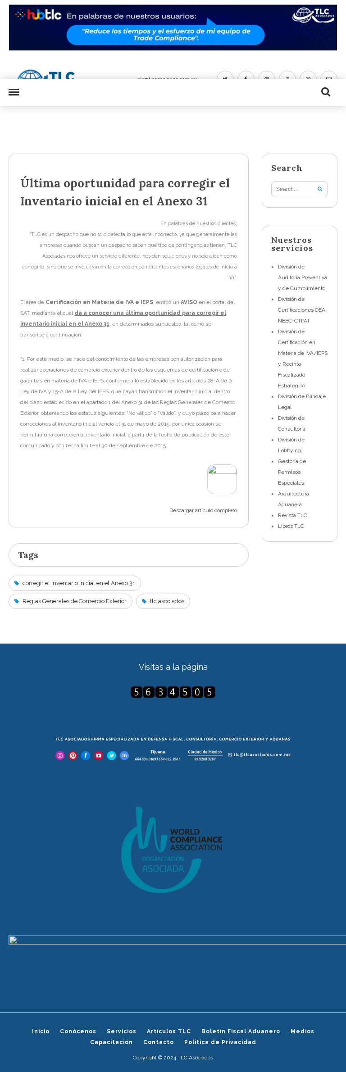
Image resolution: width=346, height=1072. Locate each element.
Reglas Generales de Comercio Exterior (75, 601)
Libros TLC (291, 526)
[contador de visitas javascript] (173, 692)
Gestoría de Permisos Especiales (292, 472)
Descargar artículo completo (203, 510)
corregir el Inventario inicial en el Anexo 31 (79, 583)
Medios (302, 1031)
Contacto (158, 1042)
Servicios (122, 1031)
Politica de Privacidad (220, 1042)
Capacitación (111, 1042)
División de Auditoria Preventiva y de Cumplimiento (302, 277)
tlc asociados (167, 601)
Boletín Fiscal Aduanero (240, 1031)
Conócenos (78, 1031)
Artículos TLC (169, 1031)
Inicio (41, 1031)
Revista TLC (292, 515)
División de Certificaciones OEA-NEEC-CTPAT (303, 310)
